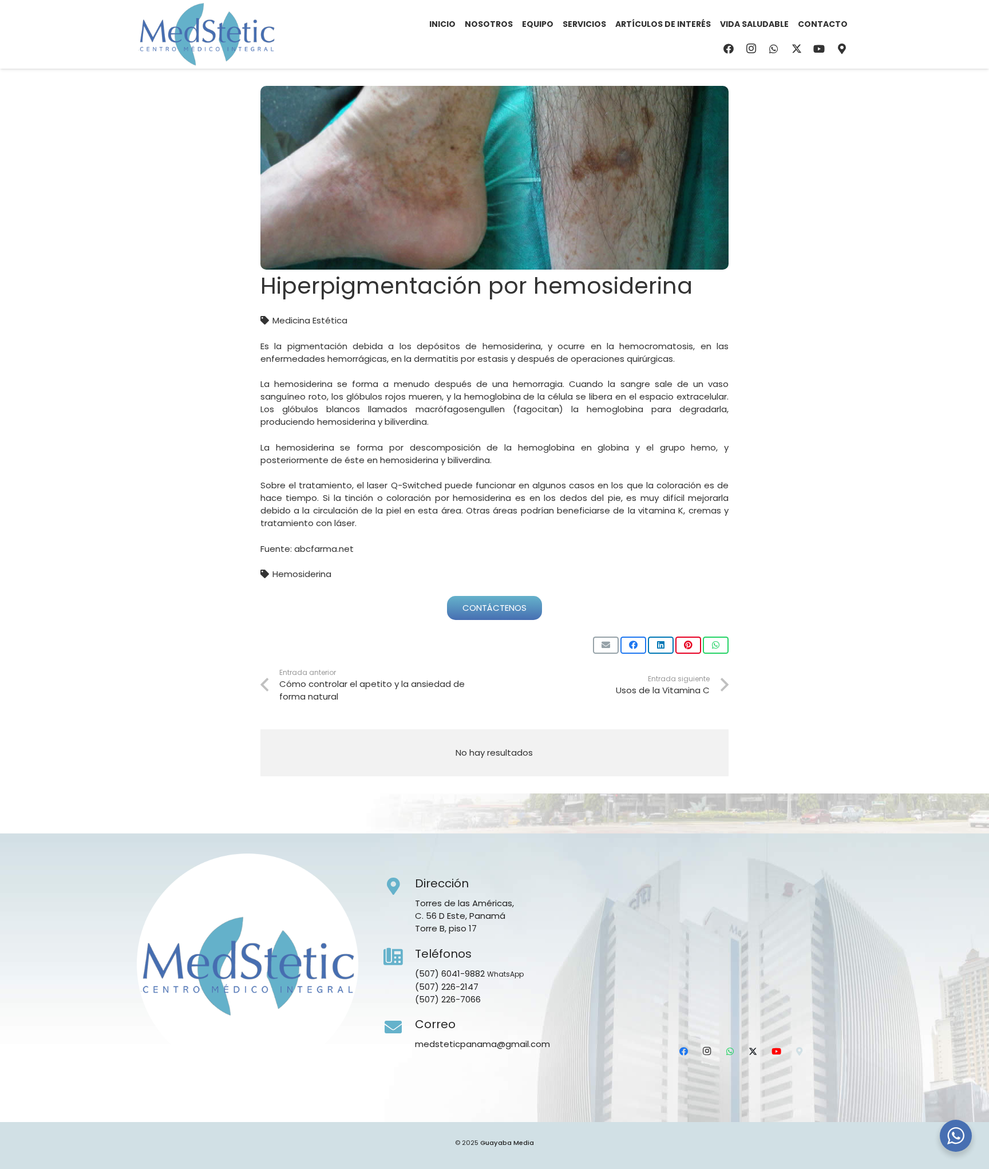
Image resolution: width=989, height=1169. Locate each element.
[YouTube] (819, 48)
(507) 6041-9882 (450, 973)
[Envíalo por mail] (606, 645)
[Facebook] (728, 48)
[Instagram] (751, 48)
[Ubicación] (842, 48)
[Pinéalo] (688, 645)
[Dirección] (399, 887)
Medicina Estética (309, 320)
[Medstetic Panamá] (206, 34)
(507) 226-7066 (448, 999)
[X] (796, 48)
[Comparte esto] (633, 645)
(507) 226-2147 (446, 987)
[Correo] (399, 1027)
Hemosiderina (301, 574)
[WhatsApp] (773, 48)
